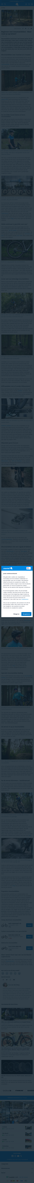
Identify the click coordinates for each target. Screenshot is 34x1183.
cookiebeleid (24, 599)
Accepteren (26, 614)
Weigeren (16, 614)
